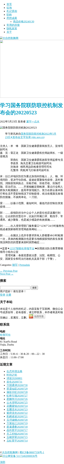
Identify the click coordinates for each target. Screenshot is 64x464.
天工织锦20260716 (17, 433)
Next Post (6, 273)
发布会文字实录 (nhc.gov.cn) (28, 137)
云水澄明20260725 (17, 402)
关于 (9, 32)
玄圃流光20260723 (17, 409)
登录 (2, 294)
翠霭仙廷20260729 (17, 388)
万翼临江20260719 (17, 423)
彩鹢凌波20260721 (17, 416)
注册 (8, 294)
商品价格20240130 (23, 21)
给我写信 (5, 334)
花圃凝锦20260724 (17, 406)
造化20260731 (14, 381)
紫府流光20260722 (17, 413)
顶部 (2, 462)
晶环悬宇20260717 (17, 430)
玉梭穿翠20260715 (17, 437)
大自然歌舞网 (10, 452)
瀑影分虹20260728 (17, 392)
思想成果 (12, 18)
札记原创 (12, 11)
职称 (9, 14)
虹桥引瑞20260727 (17, 395)
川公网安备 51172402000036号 (20, 456)
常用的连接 (13, 25)
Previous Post (8, 270)
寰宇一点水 (32, 121)
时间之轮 (12, 374)
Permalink (24, 265)
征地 (9, 7)
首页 (9, 4)
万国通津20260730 (17, 385)
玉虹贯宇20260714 (17, 440)
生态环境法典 (14, 371)
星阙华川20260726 (17, 399)
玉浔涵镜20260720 (17, 419)
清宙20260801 (14, 378)
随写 (15, 265)
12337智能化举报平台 (22, 248)
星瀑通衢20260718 (17, 426)
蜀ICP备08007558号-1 (32, 452)
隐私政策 (12, 28)
